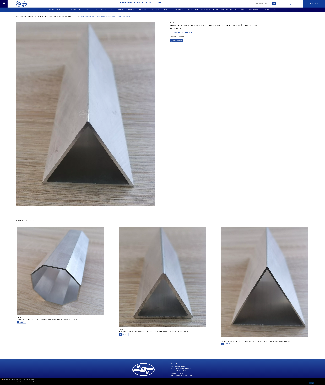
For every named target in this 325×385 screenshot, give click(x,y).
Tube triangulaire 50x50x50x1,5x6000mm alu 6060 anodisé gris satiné (106, 16)
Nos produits (28, 16)
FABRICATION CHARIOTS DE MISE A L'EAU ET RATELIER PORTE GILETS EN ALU (216, 9)
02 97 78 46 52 (180, 373)
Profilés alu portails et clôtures (132, 9)
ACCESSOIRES (254, 9)
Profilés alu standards (57, 9)
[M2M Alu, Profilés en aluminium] (21, 4)
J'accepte (312, 383)
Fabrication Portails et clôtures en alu (168, 9)
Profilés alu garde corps (104, 9)
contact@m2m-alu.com (184, 375)
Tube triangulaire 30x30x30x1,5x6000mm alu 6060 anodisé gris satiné (153, 332)
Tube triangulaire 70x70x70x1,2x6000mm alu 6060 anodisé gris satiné (255, 341)
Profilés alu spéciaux (80, 9)
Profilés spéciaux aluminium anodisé (66, 16)
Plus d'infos (94, 381)
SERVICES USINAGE (270, 9)
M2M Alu (19, 16)
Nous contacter (290, 3)
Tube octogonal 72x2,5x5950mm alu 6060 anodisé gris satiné (47, 319)
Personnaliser (319, 383)
